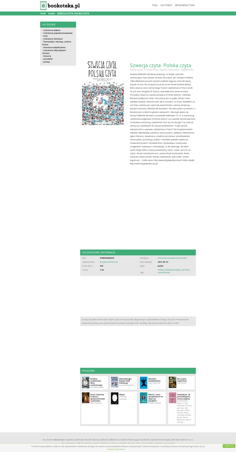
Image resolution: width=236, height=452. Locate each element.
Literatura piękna (51, 30)
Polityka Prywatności (116, 449)
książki (51, 13)
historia (47, 56)
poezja (46, 61)
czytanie (185, 269)
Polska (161, 269)
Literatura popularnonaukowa (58, 33)
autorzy (166, 5)
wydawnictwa (185, 5)
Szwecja (168, 269)
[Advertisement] (58, 159)
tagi (155, 5)
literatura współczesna (54, 47)
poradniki (48, 59)
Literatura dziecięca (53, 38)
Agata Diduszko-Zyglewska (176, 69)
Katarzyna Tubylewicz (144, 69)
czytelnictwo (164, 272)
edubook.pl (58, 439)
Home (43, 13)
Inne (45, 36)
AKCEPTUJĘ (229, 446)
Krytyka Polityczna (109, 262)
